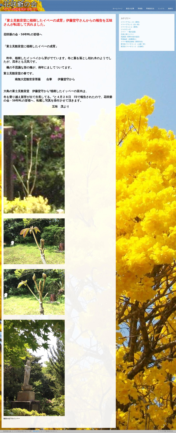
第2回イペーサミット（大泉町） (133, 46)
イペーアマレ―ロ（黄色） (130, 22)
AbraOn (36, 431)
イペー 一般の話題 (128, 32)
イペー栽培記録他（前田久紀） (132, 41)
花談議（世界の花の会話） (130, 37)
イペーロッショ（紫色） (130, 27)
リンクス (161, 8)
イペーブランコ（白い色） (130, 24)
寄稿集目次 (150, 8)
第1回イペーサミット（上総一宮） (133, 44)
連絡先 (170, 8)
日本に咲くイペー (127, 34)
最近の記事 (130, 8)
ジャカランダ (126, 29)
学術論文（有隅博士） (129, 39)
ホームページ (117, 8)
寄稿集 (140, 8)
